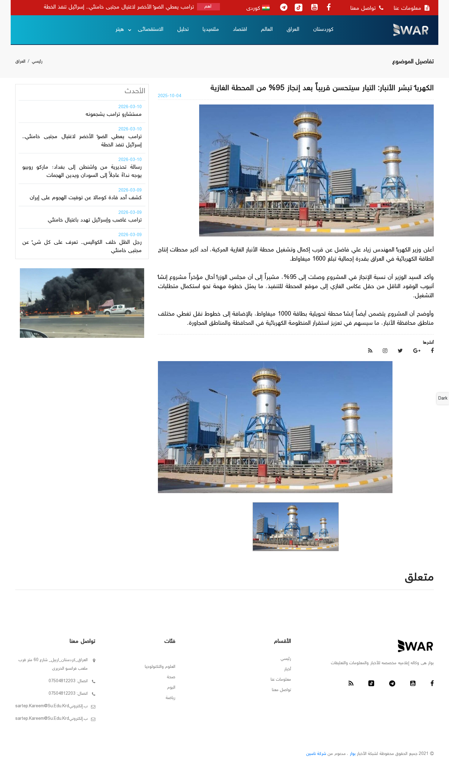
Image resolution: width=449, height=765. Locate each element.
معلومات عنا (408, 9)
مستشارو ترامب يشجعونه (114, 115)
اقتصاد (240, 30)
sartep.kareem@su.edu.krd (42, 706)
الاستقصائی (150, 30)
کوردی (254, 9)
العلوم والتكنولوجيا (160, 667)
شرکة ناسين (316, 754)
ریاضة (170, 698)
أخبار (287, 669)
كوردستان (323, 30)
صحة (171, 677)
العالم (267, 30)
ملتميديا (211, 30)
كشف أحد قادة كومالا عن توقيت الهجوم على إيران (86, 198)
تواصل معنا (364, 9)
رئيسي (37, 62)
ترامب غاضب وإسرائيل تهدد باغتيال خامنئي (95, 220)
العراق (293, 30)
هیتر (119, 30)
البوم (171, 688)
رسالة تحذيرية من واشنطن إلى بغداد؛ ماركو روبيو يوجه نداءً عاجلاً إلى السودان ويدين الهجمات (82, 171)
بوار (353, 754)
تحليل (183, 30)
